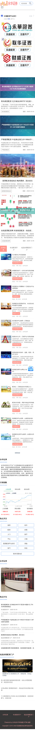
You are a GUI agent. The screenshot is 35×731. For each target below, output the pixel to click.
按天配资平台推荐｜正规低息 (21, 321)
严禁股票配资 (5, 149)
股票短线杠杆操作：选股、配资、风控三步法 (23, 353)
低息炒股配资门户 (17, 394)
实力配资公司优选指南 (19, 255)
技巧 (9, 548)
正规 (25, 539)
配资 (9, 530)
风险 (25, 543)
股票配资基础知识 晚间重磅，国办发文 (17, 180)
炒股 (25, 530)
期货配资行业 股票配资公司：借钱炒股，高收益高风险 (16, 674)
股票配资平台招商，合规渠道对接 (22, 418)
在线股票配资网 (6, 241)
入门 (9, 534)
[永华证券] (9, 3)
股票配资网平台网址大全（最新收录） (22, 370)
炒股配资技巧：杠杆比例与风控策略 (23, 270)
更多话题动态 (17, 554)
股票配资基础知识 (6, 191)
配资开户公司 (16, 313)
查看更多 (17, 453)
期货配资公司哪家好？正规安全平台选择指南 (23, 287)
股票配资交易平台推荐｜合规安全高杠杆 (23, 435)
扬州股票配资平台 (17, 263)
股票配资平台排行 (9, 543)
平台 (9, 539)
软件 (25, 525)
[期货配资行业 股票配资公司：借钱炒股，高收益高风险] (17, 666)
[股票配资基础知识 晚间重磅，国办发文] (17, 165)
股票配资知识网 (22, 726)
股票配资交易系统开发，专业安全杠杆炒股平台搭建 (23, 304)
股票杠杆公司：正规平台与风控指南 (23, 336)
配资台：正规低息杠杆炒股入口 (21, 387)
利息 (25, 548)
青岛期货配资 (5, 111)
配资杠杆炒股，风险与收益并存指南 (23, 402)
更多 (30, 16)
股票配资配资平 (17, 344)
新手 (25, 534)
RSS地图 (21, 722)
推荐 (9, 525)
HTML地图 (27, 722)
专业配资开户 (16, 296)
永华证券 (5, 715)
